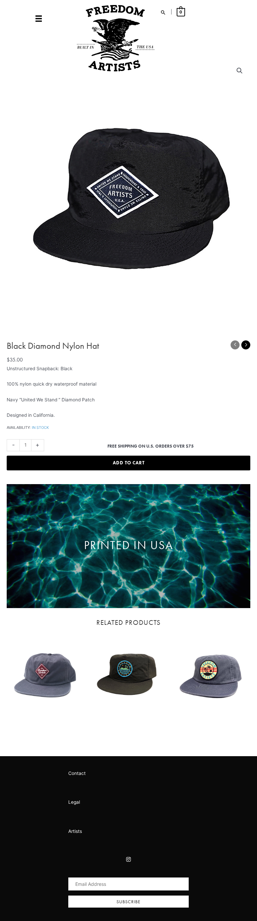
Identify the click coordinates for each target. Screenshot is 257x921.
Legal (74, 802)
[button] (128, 902)
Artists (75, 831)
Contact (77, 773)
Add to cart (129, 463)
